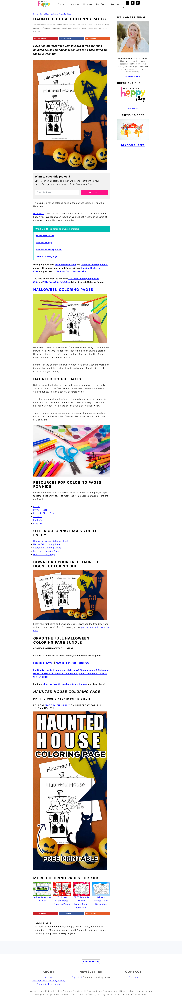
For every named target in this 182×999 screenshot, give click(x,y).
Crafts (61, 4)
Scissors (37, 516)
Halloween (38, 213)
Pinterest (71, 663)
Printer (36, 506)
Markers (37, 520)
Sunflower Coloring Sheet (46, 551)
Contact (133, 977)
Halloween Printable (65, 264)
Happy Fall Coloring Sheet (47, 544)
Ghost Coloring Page (44, 554)
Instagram (83, 663)
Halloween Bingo (44, 243)
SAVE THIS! (94, 192)
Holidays (87, 4)
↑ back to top (91, 961)
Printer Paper (40, 510)
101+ (57, 282)
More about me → (133, 76)
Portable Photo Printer (45, 513)
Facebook (38, 663)
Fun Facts (101, 4)
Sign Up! (77, 977)
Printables (73, 4)
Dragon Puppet (133, 145)
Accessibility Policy (48, 984)
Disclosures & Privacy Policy (48, 980)
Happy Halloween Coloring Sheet (50, 541)
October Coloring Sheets (94, 264)
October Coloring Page (47, 256)
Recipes (115, 4)
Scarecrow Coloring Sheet (47, 547)
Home (35, 14)
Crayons (37, 523)
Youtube (59, 663)
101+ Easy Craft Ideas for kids (70, 271)
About (48, 977)
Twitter (50, 663)
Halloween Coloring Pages (63, 290)
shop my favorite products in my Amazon (65, 684)
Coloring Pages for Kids (61, 14)
